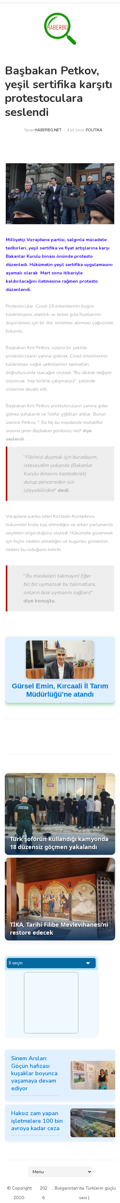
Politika (94, 130)
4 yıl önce (75, 130)
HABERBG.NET (48, 130)
